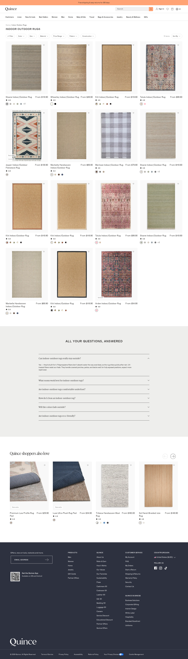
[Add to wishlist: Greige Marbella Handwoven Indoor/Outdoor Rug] (43, 251)
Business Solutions (132, 600)
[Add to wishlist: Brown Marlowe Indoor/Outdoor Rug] (133, 113)
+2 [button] (24, 104)
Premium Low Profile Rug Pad (22, 514)
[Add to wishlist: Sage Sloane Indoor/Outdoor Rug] (178, 183)
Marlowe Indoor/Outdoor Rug (109, 165)
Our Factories (102, 574)
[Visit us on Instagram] (160, 568)
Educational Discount (105, 620)
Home (70, 566)
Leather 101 (101, 595)
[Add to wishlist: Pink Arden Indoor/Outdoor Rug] (133, 251)
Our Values (101, 570)
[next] (173, 456)
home (8, 25)
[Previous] (165, 456)
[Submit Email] (46, 560)
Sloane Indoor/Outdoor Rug (19, 97)
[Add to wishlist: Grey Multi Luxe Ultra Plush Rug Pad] (87, 465)
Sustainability (102, 578)
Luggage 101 (101, 607)
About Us (100, 557)
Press (99, 582)
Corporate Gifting (132, 604)
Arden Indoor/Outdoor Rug (108, 304)
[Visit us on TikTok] (165, 568)
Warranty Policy (131, 578)
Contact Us (129, 586)
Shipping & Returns (132, 574)
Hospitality (129, 617)
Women (71, 561)
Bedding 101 (101, 603)
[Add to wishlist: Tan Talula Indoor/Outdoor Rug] (178, 45)
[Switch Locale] (177, 9)
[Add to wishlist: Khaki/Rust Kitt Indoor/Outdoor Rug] (43, 183)
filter (11, 36)
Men (69, 557)
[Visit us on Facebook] (155, 568)
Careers (100, 611)
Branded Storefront (132, 621)
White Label (129, 613)
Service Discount (103, 616)
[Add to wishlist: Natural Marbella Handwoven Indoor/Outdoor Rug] (88, 113)
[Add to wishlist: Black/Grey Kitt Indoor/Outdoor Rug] (88, 251)
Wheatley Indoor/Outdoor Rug (65, 97)
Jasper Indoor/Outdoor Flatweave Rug (16, 166)
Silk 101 (99, 599)
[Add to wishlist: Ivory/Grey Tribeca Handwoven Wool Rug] (130, 465)
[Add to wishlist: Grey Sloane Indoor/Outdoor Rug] (43, 45)
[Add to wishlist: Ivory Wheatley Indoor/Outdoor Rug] (88, 45)
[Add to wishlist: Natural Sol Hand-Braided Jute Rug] (173, 465)
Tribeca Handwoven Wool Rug (108, 514)
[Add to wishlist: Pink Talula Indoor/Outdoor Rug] (133, 183)
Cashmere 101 (102, 586)
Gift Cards (72, 574)
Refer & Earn (101, 561)
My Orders (129, 566)
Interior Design (130, 609)
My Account (129, 557)
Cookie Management (136, 654)
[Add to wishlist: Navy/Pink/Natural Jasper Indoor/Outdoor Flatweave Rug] (43, 113)
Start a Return (130, 570)
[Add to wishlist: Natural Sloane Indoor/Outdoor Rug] (178, 113)
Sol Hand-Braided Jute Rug (149, 514)
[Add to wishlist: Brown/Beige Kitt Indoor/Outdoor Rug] (133, 45)
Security (128, 582)
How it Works (101, 566)
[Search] (151, 9)
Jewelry (70, 570)
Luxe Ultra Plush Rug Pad (65, 513)
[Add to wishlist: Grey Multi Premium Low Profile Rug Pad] (44, 465)
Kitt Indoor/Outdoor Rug (107, 97)
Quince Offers (102, 628)
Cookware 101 (102, 591)
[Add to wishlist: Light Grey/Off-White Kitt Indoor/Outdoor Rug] (88, 183)
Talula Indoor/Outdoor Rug (152, 97)
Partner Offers (73, 578)
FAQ (127, 561)
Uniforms (128, 625)
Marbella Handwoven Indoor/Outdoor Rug (61, 166)
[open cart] (172, 9)
